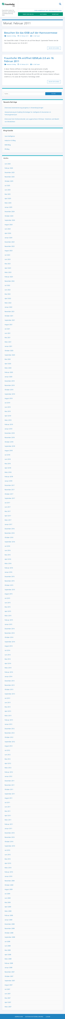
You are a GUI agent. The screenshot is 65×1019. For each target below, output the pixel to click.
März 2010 (8, 868)
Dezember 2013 (9, 681)
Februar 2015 (9, 620)
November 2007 (9, 972)
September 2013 (10, 694)
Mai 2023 (7, 264)
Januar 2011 (8, 828)
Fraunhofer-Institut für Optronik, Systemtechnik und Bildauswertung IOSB (8, 13)
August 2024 (8, 224)
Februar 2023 (9, 277)
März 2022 (8, 303)
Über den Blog (28, 14)
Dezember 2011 (9, 781)
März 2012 (8, 768)
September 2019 (10, 394)
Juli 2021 (7, 329)
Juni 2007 (7, 993)
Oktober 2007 (9, 976)
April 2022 (8, 298)
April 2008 (8, 954)
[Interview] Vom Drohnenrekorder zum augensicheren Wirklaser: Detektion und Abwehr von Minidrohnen (32, 120)
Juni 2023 (7, 259)
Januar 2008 (8, 967)
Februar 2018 (9, 476)
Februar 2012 (9, 772)
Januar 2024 (8, 237)
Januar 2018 (8, 481)
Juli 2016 (7, 546)
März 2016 (8, 563)
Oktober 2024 (9, 216)
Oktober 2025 (9, 181)
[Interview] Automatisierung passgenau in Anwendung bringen (24, 108)
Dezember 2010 (9, 833)
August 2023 (8, 250)
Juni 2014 (7, 655)
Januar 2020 (8, 377)
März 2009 (8, 911)
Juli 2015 (7, 598)
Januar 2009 (8, 920)
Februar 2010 (9, 872)
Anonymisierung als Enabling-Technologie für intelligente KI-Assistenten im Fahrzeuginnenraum (28, 113)
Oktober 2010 (9, 841)
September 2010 (10, 846)
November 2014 (9, 633)
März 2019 (8, 420)
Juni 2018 (7, 459)
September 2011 (10, 794)
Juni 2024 (7, 229)
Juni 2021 (7, 333)
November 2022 (9, 281)
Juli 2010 (7, 850)
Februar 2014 (9, 672)
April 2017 (8, 516)
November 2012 (9, 733)
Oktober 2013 (9, 689)
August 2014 (8, 646)
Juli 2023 (7, 255)
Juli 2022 (7, 285)
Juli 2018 (7, 455)
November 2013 (9, 685)
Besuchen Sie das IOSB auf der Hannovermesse (30, 32)
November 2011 (9, 785)
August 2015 (8, 594)
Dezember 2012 (9, 728)
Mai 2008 (7, 950)
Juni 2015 (7, 602)
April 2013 (8, 711)
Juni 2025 (7, 190)
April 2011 (8, 815)
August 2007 (8, 985)
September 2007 (10, 980)
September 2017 (10, 498)
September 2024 (10, 220)
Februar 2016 (9, 568)
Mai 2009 (7, 902)
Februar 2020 (9, 372)
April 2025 (8, 198)
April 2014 (8, 663)
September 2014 (10, 642)
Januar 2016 (8, 572)
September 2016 (10, 542)
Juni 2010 (7, 854)
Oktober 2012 (9, 737)
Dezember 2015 (9, 576)
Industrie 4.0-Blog (11, 36)
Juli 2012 (7, 750)
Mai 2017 (7, 511)
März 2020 (8, 368)
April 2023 (8, 268)
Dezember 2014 (9, 629)
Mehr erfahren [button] (54, 48)
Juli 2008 (7, 941)
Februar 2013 (9, 720)
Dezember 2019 (9, 381)
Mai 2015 (7, 607)
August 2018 (8, 450)
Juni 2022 (7, 290)
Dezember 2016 (9, 529)
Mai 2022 (7, 294)
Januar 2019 (8, 429)
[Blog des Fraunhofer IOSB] (8, 4)
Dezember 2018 (9, 433)
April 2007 (8, 1002)
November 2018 (9, 437)
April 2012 (8, 763)
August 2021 (8, 324)
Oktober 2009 (9, 885)
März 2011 (8, 820)
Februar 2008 (9, 963)
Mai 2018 (7, 463)
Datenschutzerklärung (34, 1016)
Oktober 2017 (9, 494)
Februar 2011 (9, 824)
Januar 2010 (8, 876)
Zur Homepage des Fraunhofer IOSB (48, 10)
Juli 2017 (7, 503)
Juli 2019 (7, 403)
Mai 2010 (7, 859)
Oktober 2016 (9, 537)
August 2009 (8, 889)
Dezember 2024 (9, 211)
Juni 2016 (7, 550)
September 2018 (10, 446)
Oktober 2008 (9, 933)
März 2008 (8, 959)
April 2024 (8, 233)
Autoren (43, 14)
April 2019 (8, 416)
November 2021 (9, 311)
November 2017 (9, 489)
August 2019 (8, 398)
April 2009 (8, 907)
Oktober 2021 (9, 316)
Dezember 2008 (9, 924)
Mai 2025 (7, 194)
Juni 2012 (7, 754)
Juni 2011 (7, 807)
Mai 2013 (7, 707)
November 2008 (9, 928)
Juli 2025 (7, 185)
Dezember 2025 (9, 172)
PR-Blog (7, 149)
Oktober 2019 (9, 390)
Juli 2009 (7, 894)
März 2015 (8, 615)
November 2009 (9, 881)
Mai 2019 (7, 411)
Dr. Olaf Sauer (36, 36)
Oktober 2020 (9, 350)
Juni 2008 (7, 946)
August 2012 (8, 746)
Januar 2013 (8, 724)
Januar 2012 (8, 776)
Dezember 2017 (9, 485)
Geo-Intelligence (10, 136)
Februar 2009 (9, 915)
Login (48, 1016)
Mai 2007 (7, 998)
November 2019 (9, 385)
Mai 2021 (7, 337)
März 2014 (8, 668)
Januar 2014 (8, 676)
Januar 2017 (8, 524)
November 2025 (9, 177)
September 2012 (10, 742)
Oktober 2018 (9, 442)
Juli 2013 (7, 698)
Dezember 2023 (9, 242)
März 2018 (8, 472)
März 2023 (8, 272)
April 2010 (8, 863)
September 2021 (10, 320)
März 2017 (8, 520)
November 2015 (9, 581)
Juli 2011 (7, 802)
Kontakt (55, 14)
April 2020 (8, 363)
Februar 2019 (9, 424)
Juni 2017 (7, 507)
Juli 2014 (7, 650)
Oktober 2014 (9, 637)
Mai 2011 (7, 811)
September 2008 (10, 937)
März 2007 (8, 1007)
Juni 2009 (7, 898)
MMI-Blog (8, 145)
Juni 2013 (7, 702)
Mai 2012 (7, 759)
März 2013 (8, 715)
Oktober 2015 (9, 585)
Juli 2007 (7, 989)
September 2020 (10, 355)
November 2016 (9, 533)
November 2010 (9, 837)
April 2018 (8, 468)
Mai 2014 (7, 659)
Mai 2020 (7, 359)
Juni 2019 (7, 407)
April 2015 (8, 611)
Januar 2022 (8, 307)
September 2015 (10, 589)
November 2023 (9, 246)
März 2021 (8, 342)
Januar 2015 (8, 624)
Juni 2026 (7, 164)
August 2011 (8, 798)
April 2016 (8, 559)
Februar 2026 (9, 168)
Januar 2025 (8, 207)
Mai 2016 (7, 555)
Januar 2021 (8, 346)
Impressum (19, 1016)
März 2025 (8, 203)
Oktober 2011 (9, 789)
